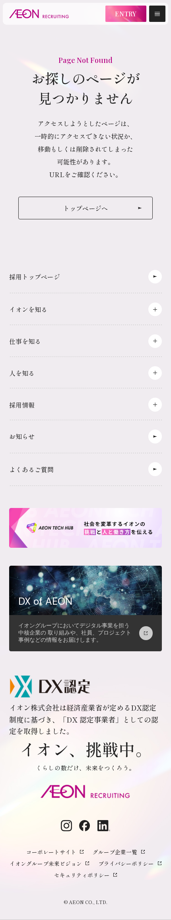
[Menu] (157, 14)
